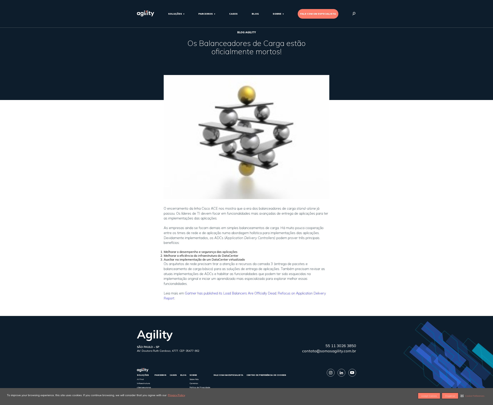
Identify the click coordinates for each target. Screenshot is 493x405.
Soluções (175, 13)
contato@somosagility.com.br (329, 350)
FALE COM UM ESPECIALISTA (318, 13)
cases (233, 13)
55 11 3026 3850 (340, 345)
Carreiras (193, 383)
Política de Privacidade (199, 387)
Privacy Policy (176, 395)
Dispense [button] (450, 395)
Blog (255, 13)
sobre (277, 13)
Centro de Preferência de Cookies (266, 375)
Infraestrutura (143, 383)
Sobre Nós (194, 379)
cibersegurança (144, 387)
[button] (472, 396)
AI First (140, 379)
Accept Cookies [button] (429, 395)
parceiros (205, 13)
